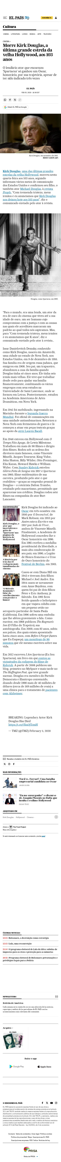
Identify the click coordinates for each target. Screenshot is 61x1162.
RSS (31, 1140)
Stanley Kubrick (28, 467)
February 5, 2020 (40, 731)
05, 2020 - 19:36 (30, 92)
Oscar (25, 511)
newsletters (9, 997)
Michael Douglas (30, 189)
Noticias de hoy (44, 1140)
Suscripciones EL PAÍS (41, 1137)
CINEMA (6, 42)
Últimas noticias (11, 933)
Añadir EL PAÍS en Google (17, 107)
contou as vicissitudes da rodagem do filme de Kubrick (26, 661)
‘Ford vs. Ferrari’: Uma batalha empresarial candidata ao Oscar (38, 780)
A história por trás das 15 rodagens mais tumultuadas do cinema (11, 564)
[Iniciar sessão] (56, 18)
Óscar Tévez (24, 804)
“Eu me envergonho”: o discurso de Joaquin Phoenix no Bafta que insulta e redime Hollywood (38, 798)
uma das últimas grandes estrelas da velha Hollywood (28, 172)
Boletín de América (13, 1003)
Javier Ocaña (24, 785)
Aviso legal (35, 1134)
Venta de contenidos (23, 1134)
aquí (43, 836)
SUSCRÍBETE (46, 18)
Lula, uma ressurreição (20, 943)
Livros (25, 34)
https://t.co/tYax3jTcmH (23, 724)
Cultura (9, 27)
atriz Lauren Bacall (30, 431)
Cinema (6, 34)
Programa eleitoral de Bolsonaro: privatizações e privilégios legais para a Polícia (30, 959)
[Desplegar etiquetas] (56, 817)
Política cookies (46, 1134)
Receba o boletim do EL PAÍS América (23, 759)
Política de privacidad (19, 1137)
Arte (39, 34)
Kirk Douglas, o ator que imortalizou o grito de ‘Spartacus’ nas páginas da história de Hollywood (11, 532)
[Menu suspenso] (5, 18)
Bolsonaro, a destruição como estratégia (29, 938)
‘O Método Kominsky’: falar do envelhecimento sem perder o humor (11, 594)
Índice (35, 1140)
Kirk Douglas (8, 817)
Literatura (15, 34)
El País (31, 88)
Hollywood (20, 817)
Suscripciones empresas (20, 1140)
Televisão (47, 34)
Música (32, 34)
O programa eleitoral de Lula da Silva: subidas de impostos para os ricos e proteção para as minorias (30, 950)
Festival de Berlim (33, 564)
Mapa (30, 1137)
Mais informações (9, 830)
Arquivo (7, 1028)
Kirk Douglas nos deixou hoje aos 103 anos (29, 197)
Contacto (11, 1134)
